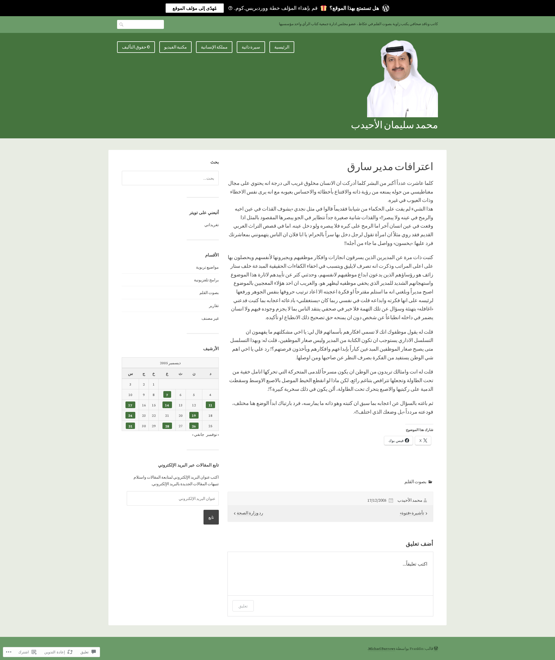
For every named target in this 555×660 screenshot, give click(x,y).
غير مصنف (210, 318)
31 (130, 425)
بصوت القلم (415, 481)
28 (167, 425)
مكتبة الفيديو (175, 47)
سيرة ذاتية (251, 47)
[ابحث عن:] (170, 178)
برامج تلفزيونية (206, 279)
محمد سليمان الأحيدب (394, 124)
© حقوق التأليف (136, 47)
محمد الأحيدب (409, 500)
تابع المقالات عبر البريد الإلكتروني (188, 465)
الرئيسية (281, 47)
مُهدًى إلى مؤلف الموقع (195, 8)
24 (130, 415)
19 (194, 415)
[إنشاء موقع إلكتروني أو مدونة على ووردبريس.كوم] (436, 648)
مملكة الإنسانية (214, 47)
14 (167, 404)
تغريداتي (211, 224)
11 (210, 404)
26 (194, 425)
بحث (121, 24)
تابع (211, 517)
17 (130, 404)
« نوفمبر (212, 434)
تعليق (243, 605)
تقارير (214, 305)
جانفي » (198, 434)
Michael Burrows (381, 648)
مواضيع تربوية (207, 267)
